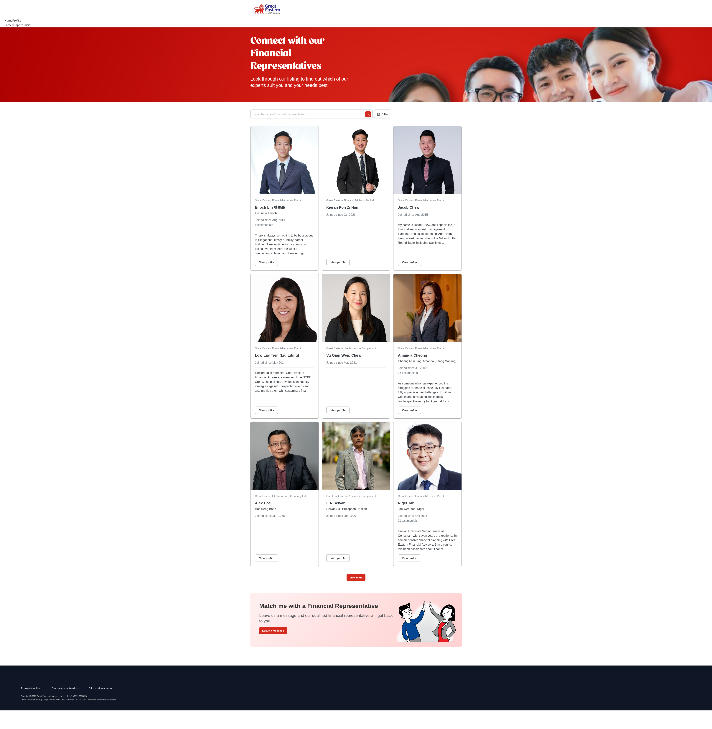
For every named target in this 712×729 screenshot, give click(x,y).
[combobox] (309, 114)
